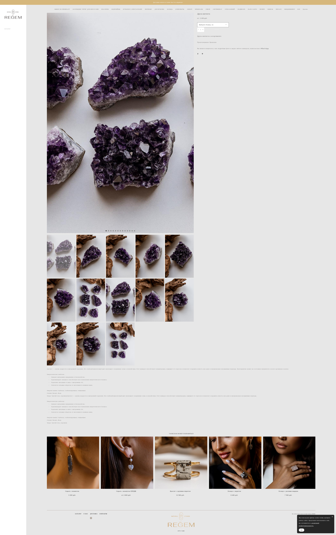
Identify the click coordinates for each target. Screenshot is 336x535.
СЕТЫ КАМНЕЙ (230, 9)
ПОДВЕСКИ (241, 9)
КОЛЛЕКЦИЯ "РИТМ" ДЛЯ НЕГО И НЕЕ (86, 9)
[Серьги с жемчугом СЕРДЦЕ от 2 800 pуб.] (127, 463)
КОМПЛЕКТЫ (179, 9)
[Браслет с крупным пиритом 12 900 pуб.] (181, 463)
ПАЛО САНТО (252, 9)
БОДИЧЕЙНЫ (116, 9)
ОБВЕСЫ (270, 9)
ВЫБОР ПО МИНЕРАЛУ (62, 9)
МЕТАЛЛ (278, 9)
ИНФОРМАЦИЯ (9, 31)
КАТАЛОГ (7, 29)
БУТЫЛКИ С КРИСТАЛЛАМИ (132, 9)
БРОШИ (262, 9)
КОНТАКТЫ (103, 514)
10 (127, 230)
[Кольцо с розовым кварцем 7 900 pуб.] (289, 463)
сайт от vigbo (181, 530)
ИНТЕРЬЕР (148, 9)
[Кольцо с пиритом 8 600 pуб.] (235, 463)
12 (132, 230)
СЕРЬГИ (189, 9)
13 (134, 230)
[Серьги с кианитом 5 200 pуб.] (73, 463)
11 (129, 230)
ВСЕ (299, 9)
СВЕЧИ (208, 9)
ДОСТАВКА (8, 33)
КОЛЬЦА (170, 9)
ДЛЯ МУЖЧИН (159, 9)
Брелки (305, 9)
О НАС (86, 514)
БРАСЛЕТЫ (105, 9)
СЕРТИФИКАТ (217, 9)
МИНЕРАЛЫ (199, 9)
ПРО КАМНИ (8, 35)
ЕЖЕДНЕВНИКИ (289, 9)
